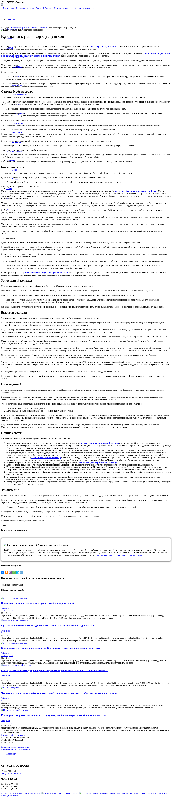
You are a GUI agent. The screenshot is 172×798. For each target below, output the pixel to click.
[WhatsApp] (14, 572)
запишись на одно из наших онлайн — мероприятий (118, 555)
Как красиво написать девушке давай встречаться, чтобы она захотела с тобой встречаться (54, 670)
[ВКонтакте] (2, 572)
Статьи (34, 27)
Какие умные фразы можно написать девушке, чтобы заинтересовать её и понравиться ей (53, 715)
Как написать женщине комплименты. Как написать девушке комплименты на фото (51, 648)
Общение (43, 27)
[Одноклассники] (6, 572)
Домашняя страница (19, 27)
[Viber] (10, 572)
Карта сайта (11, 754)
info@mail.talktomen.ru (11, 773)
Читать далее (7, 611)
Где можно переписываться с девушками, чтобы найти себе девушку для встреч (47, 625)
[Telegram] (21, 572)
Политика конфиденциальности (16, 749)
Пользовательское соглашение (15, 747)
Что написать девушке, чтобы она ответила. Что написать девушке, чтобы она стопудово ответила (59, 693)
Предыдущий (7, 735)
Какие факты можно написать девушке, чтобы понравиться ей (38, 603)
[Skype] (17, 572)
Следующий (19, 735)
